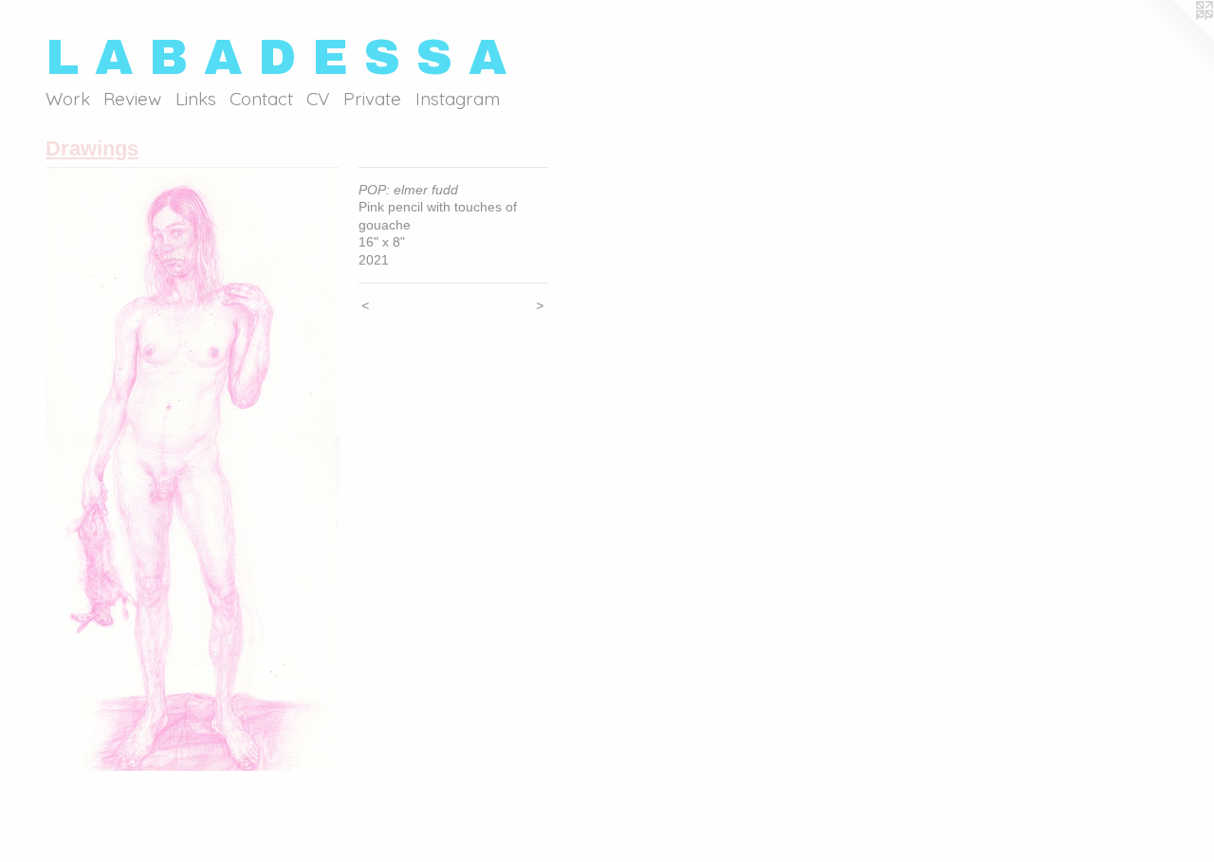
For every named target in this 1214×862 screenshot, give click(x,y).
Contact (261, 98)
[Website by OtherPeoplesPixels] (1176, 38)
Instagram (457, 98)
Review (132, 98)
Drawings (92, 148)
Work (68, 98)
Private (372, 98)
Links (195, 98)
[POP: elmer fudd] (193, 469)
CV (318, 98)
